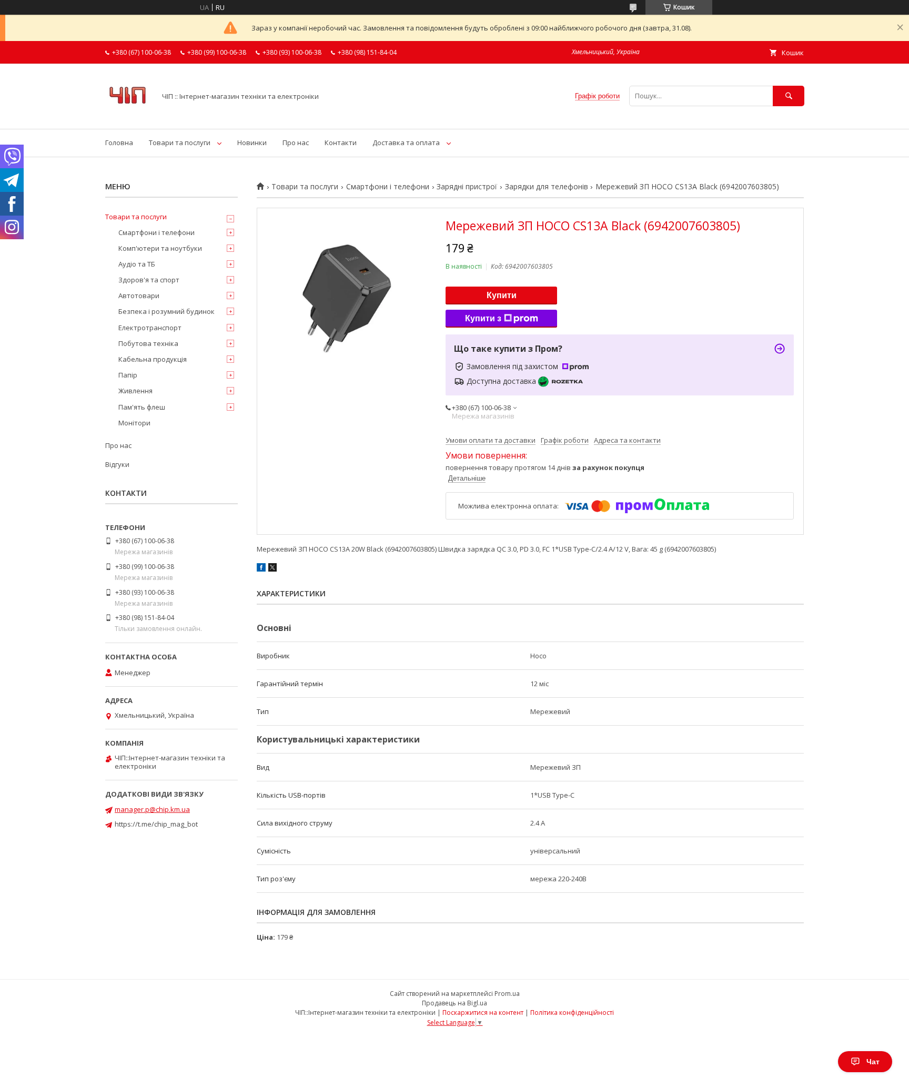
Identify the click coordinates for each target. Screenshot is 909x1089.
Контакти (341, 142)
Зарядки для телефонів (546, 186)
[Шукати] (788, 96)
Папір (127, 375)
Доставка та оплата (406, 142)
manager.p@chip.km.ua (152, 809)
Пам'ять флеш (141, 407)
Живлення (135, 390)
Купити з (483, 318)
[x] (272, 569)
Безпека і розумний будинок (166, 311)
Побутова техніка (148, 343)
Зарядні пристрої (467, 186)
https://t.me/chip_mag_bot (156, 824)
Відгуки (117, 464)
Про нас (295, 142)
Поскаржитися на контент (482, 1012)
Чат (873, 1061)
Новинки (252, 142)
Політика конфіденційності (572, 1012)
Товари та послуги (179, 142)
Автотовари (138, 295)
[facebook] (261, 569)
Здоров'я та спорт (148, 279)
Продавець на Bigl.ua (454, 1003)
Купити (502, 295)
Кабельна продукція (152, 359)
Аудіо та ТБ (136, 264)
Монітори (134, 423)
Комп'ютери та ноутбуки (160, 248)
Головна (119, 142)
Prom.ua (507, 993)
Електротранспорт (149, 327)
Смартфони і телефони (387, 186)
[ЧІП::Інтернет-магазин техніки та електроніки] (127, 115)
